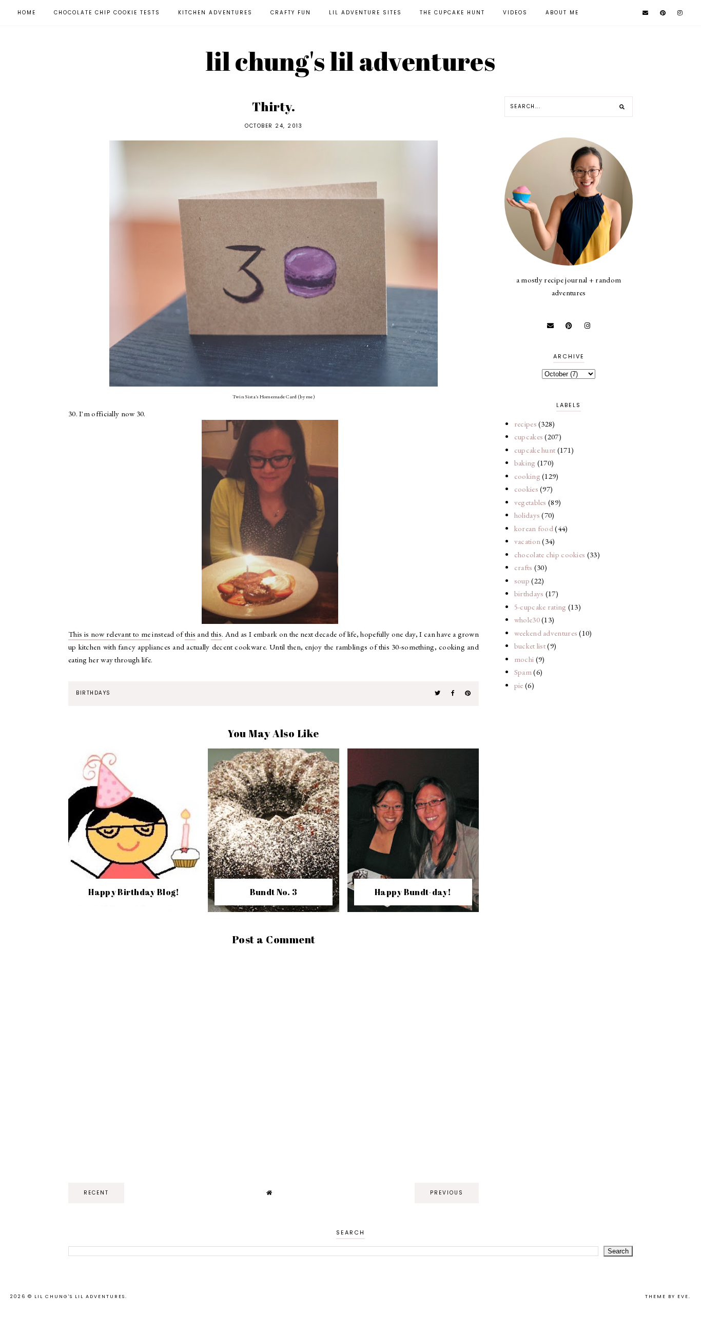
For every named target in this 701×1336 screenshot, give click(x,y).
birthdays (93, 693)
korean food (533, 528)
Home (26, 12)
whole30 (527, 619)
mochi (524, 659)
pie (518, 685)
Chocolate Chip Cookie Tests (107, 12)
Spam (523, 672)
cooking (527, 476)
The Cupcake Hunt (452, 12)
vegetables (530, 502)
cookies (526, 489)
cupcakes (528, 436)
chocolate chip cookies (550, 554)
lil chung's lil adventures (350, 61)
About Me (562, 12)
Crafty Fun (290, 12)
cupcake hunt (535, 450)
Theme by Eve (667, 1296)
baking (525, 463)
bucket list (530, 646)
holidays (527, 515)
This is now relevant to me (109, 634)
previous (446, 1193)
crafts (523, 567)
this (190, 634)
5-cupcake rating (540, 607)
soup (522, 580)
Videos (515, 12)
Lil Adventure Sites (365, 12)
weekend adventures (545, 633)
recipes (525, 424)
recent (96, 1193)
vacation (527, 541)
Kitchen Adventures (215, 12)
